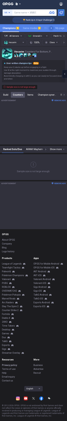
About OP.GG (8, 240)
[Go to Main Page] (8, 4)
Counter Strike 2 (10, 310)
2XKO (5, 322)
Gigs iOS (38, 291)
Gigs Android (40, 287)
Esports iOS (39, 306)
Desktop (6, 329)
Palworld (6, 271)
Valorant (6, 279)
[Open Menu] (61, 4)
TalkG (5, 341)
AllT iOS (38, 275)
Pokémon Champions (13, 275)
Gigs (4, 349)
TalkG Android (41, 294)
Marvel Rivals (8, 298)
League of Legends (12, 263)
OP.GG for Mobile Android (46, 263)
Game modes (31, 28)
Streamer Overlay (11, 353)
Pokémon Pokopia (11, 294)
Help (4, 373)
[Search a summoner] (52, 12)
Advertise (38, 369)
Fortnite (6, 314)
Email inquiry (8, 376)
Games (5, 333)
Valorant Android (42, 279)
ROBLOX (6, 287)
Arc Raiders (8, 302)
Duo (4, 337)
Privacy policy (9, 365)
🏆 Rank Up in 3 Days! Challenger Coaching (40, 20)
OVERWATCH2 (9, 291)
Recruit (37, 373)
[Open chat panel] (64, 74)
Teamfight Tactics (11, 267)
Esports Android (42, 302)
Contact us (7, 380)
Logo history (8, 251)
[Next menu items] (51, 28)
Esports (6, 345)
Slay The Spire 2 (10, 306)
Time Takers (8, 325)
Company (7, 243)
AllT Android (40, 271)
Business (38, 365)
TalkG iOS (38, 298)
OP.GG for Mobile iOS (44, 267)
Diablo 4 (6, 318)
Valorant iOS (40, 283)
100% (37, 42)
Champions (10, 28)
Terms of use (9, 369)
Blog (4, 247)
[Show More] (18, 4)
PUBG (5, 283)
